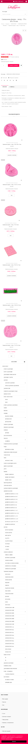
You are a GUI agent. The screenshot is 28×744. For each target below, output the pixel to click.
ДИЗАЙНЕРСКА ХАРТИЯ (8, 491)
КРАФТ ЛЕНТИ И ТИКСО (8, 396)
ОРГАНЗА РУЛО (8, 652)
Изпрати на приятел (14, 77)
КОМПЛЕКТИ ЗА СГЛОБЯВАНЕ (10, 566)
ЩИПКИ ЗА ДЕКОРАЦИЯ (8, 466)
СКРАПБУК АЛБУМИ (9, 560)
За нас (4, 713)
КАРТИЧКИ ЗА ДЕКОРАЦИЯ (10, 557)
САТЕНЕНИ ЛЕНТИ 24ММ (9, 618)
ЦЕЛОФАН (7, 596)
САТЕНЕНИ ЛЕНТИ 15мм (9, 646)
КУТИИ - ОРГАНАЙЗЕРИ (8, 671)
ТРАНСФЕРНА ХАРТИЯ (9, 593)
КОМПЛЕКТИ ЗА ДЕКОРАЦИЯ (10, 568)
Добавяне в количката (13, 65)
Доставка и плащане (7, 716)
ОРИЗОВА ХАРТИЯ (8, 579)
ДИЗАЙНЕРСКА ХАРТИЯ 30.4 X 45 (11, 496)
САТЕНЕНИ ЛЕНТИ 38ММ (9, 621)
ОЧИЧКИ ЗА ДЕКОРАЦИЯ (8, 424)
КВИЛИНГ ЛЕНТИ (8, 480)
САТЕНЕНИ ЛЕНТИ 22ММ (9, 615)
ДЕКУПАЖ (6, 380)
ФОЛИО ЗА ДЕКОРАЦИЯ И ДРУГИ (10, 463)
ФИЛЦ (5, 457)
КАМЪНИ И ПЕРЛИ (7, 394)
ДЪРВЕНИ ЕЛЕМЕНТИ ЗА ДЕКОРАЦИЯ (11, 488)
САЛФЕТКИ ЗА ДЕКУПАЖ (10, 382)
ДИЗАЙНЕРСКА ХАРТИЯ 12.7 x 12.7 (11, 510)
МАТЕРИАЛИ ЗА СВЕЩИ (9, 449)
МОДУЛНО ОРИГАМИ (9, 416)
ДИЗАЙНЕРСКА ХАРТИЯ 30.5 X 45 (11, 499)
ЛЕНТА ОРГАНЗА (8, 649)
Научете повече (9, 738)
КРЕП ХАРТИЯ (7, 599)
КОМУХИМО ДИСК (8, 682)
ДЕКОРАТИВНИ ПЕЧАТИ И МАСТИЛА (10, 668)
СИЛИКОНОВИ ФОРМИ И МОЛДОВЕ (10, 452)
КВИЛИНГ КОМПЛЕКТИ (9, 474)
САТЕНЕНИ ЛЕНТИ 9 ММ (9, 624)
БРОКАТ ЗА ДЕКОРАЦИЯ (8, 369)
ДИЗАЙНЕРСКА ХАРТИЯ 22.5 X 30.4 (11, 493)
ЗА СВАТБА (7, 546)
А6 (5, 660)
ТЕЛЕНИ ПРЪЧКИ (7, 455)
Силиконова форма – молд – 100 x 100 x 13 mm (12, 144)
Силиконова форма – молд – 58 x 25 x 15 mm (12, 184)
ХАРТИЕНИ (7, 432)
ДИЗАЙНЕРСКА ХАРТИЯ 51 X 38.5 (11, 502)
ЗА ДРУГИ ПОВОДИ (8, 541)
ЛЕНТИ (6, 399)
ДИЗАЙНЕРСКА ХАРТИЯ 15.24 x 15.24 (12, 513)
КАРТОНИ (5, 527)
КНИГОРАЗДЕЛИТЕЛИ (8, 482)
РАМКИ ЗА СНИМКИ (8, 554)
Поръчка (4, 702)
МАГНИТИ (5, 410)
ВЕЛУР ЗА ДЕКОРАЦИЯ (8, 371)
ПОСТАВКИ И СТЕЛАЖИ (9, 679)
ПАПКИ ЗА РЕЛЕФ (7, 654)
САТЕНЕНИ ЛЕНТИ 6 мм (9, 627)
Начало (2, 23)
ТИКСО (6, 402)
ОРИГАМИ (5, 413)
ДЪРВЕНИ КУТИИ (7, 388)
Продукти (7, 23)
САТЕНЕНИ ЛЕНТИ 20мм (9, 635)
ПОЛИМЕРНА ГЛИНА (7, 665)
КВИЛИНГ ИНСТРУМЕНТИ (9, 477)
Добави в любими (21, 65)
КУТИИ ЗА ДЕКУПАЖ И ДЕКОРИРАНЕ (12, 385)
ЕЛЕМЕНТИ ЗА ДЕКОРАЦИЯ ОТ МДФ (10, 391)
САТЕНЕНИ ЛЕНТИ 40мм (9, 640)
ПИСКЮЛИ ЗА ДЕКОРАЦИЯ (9, 427)
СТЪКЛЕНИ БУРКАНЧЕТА (9, 674)
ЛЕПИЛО (5, 407)
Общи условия (5, 719)
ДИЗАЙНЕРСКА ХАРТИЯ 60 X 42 (11, 507)
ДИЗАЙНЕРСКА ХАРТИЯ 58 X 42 (11, 505)
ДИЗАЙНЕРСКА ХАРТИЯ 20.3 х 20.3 (11, 518)
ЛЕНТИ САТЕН (7, 604)
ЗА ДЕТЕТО (7, 538)
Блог (3, 705)
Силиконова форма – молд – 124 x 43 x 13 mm (12, 305)
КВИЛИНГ (5, 471)
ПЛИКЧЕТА (7, 585)
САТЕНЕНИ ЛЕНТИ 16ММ (9, 613)
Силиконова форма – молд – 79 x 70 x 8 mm (11, 345)
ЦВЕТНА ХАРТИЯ (8, 421)
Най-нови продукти (6, 731)
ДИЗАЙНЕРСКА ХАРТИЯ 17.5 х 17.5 (11, 516)
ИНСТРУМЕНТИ (6, 676)
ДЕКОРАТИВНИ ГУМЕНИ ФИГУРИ (10, 374)
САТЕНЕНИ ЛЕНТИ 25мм (9, 638)
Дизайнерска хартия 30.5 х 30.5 (11, 521)
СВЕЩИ (5, 446)
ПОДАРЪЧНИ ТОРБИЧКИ (9, 588)
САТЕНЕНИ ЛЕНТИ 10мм (9, 629)
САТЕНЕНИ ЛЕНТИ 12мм (9, 632)
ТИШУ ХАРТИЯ (7, 591)
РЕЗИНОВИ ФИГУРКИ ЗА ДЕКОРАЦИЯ (11, 443)
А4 (5, 657)
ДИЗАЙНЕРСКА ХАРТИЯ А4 (10, 524)
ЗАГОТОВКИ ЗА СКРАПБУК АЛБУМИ (11, 563)
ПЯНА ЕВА (5, 438)
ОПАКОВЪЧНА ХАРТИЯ (9, 577)
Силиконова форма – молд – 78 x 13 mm (11, 224)
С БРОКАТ (7, 549)
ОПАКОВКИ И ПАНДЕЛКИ (8, 571)
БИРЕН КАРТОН (8, 535)
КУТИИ (6, 602)
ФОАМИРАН (7, 441)
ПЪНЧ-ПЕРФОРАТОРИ (8, 435)
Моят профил (5, 699)
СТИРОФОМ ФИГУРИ (8, 485)
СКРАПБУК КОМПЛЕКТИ (8, 552)
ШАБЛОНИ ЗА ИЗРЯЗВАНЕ (8, 663)
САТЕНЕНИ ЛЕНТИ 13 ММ (9, 607)
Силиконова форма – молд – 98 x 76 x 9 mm (11, 265)
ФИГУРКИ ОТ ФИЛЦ (9, 460)
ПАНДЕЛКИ (7, 582)
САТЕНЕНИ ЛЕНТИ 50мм (9, 643)
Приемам (14, 741)
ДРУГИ (5, 468)
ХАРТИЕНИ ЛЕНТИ (8, 419)
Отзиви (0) (12, 86)
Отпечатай (5, 77)
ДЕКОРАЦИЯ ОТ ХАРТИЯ (8, 377)
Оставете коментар (15, 57)
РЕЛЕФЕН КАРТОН (8, 532)
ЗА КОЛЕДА (7, 543)
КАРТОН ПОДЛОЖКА (9, 529)
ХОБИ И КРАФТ (13, 23)
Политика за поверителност (8, 722)
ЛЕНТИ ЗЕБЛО (7, 574)
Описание (4, 86)
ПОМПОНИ (6, 430)
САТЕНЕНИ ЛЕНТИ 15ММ (9, 610)
